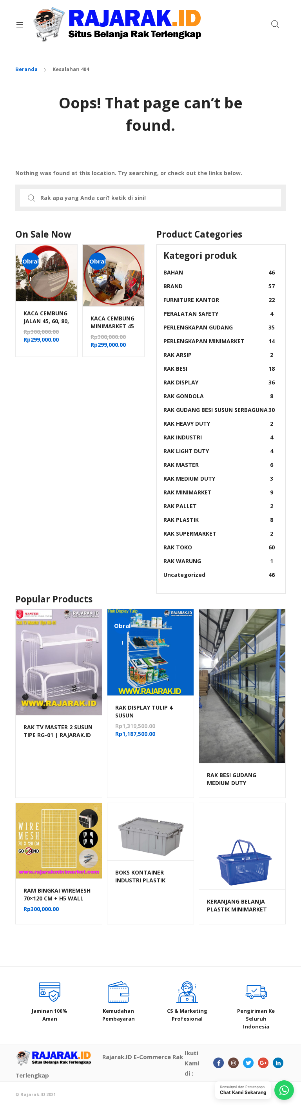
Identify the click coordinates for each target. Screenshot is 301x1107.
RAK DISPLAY (219, 382)
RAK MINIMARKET (218, 492)
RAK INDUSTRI (218, 437)
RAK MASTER (218, 464)
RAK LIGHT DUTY (218, 451)
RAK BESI (219, 368)
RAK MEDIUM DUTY (218, 478)
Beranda (26, 69)
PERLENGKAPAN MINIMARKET (219, 341)
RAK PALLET (218, 506)
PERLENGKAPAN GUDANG (219, 327)
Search (275, 24)
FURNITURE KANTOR (219, 300)
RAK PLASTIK (218, 519)
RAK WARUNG (218, 561)
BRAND (219, 286)
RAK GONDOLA (218, 396)
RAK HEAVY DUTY (218, 423)
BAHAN (219, 272)
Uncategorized (219, 574)
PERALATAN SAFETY (218, 313)
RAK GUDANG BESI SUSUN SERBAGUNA (219, 410)
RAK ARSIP (218, 355)
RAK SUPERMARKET (218, 533)
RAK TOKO (219, 547)
